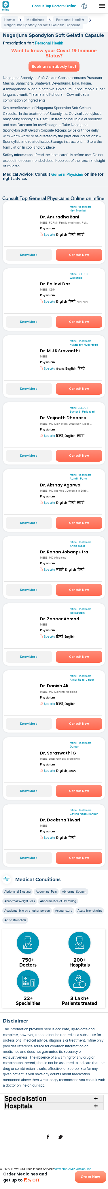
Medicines (42, 1121)
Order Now (90, 1176)
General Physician (67, 174)
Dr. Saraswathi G (58, 753)
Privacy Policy (66, 1126)
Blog (91, 1121)
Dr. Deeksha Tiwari (60, 820)
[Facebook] (47, 1140)
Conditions (21, 1121)
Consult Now (79, 255)
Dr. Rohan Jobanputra (64, 552)
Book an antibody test (54, 66)
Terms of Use (40, 1126)
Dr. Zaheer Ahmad (59, 619)
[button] (84, 7)
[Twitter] (60, 1140)
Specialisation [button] (25, 1098)
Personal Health (49, 43)
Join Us (20, 1126)
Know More (28, 255)
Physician (47, 228)
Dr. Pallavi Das (55, 284)
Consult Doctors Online (25, 1116)
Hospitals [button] (19, 1106)
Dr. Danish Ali (54, 686)
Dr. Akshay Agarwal (61, 485)
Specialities (92, 1116)
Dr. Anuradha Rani (59, 217)
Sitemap (87, 1126)
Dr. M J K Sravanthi (60, 351)
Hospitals (55, 1116)
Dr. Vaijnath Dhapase (63, 418)
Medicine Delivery (69, 1121)
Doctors (73, 1116)
